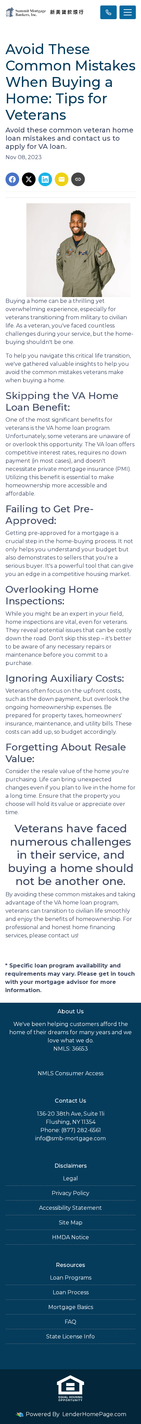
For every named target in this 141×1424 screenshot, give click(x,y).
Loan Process (71, 1292)
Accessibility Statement (70, 1208)
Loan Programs (70, 1277)
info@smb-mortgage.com (70, 1138)
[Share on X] (29, 179)
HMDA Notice (70, 1237)
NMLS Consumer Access (70, 1073)
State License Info (70, 1336)
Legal (70, 1178)
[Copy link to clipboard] (78, 179)
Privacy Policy (70, 1193)
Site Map (70, 1222)
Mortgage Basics (70, 1307)
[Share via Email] (61, 179)
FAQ (70, 1322)
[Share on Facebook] (12, 179)
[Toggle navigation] (127, 12)
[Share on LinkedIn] (45, 179)
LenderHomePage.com (94, 1414)
